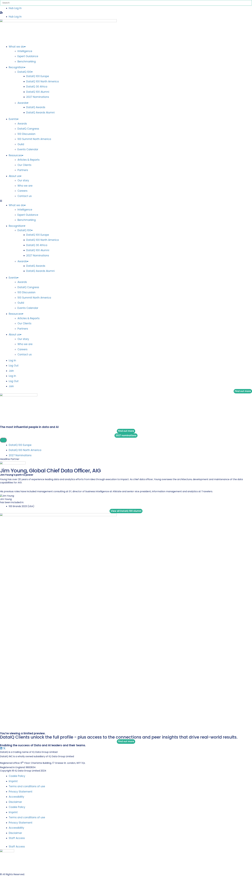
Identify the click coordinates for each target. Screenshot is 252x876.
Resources (15, 155)
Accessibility (16, 796)
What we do (16, 46)
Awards (22, 103)
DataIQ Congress (28, 128)
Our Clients (24, 165)
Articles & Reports (29, 159)
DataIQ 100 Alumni (37, 92)
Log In (12, 360)
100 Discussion (26, 134)
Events (13, 119)
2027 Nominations (37, 97)
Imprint (13, 781)
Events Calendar (28, 149)
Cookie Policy (17, 776)
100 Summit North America (34, 139)
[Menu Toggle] (3, 440)
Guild (21, 144)
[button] (126, 12)
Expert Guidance (28, 56)
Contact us (25, 196)
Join (11, 371)
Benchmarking (27, 61)
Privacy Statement (20, 791)
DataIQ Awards (35, 107)
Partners (23, 170)
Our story (23, 180)
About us (14, 176)
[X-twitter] (4, 748)
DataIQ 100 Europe (37, 76)
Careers (22, 191)
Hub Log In (15, 8)
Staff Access (17, 838)
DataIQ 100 (24, 72)
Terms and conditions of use (27, 786)
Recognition (16, 67)
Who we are (25, 185)
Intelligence (25, 51)
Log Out (14, 365)
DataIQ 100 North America (42, 81)
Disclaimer (15, 802)
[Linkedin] (1, 748)
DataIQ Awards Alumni (40, 112)
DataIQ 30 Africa (36, 86)
